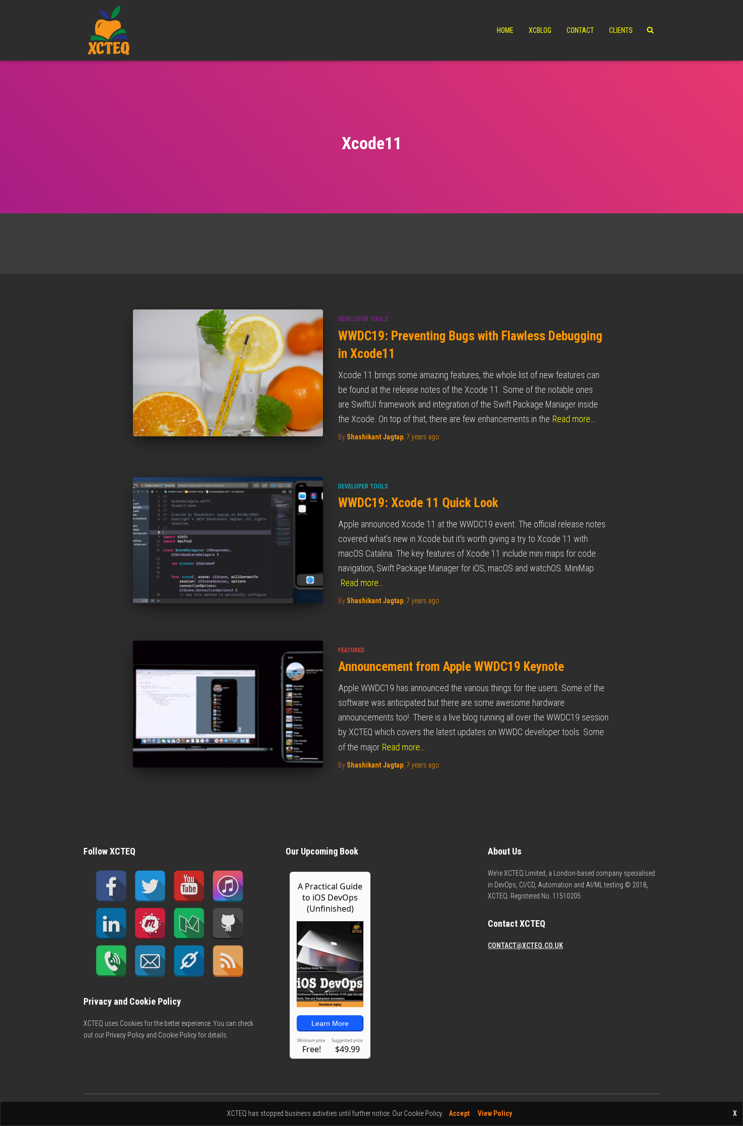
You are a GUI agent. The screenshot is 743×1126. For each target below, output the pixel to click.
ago (422, 437)
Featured (351, 650)
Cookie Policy (177, 1035)
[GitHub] (228, 924)
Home (505, 30)
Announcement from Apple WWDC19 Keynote (451, 666)
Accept (459, 1113)
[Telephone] (111, 961)
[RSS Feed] (228, 961)
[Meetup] (150, 924)
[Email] (150, 961)
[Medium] (189, 924)
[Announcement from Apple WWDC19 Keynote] (228, 704)
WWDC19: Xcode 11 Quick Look (418, 503)
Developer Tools (363, 319)
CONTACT (580, 30)
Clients (621, 30)
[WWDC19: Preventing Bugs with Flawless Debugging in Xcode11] (228, 372)
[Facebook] (111, 886)
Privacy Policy (125, 1035)
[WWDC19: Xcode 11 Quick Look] (228, 540)
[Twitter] (150, 886)
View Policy (495, 1113)
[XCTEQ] (109, 30)
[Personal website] (189, 961)
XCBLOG (540, 30)
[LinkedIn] (111, 924)
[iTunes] (228, 886)
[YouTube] (189, 886)
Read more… (573, 419)
